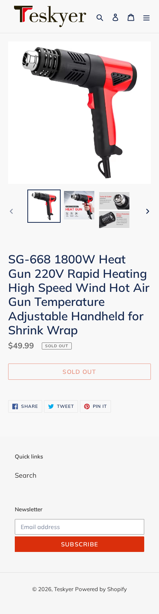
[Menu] (146, 16)
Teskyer (63, 589)
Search (26, 475)
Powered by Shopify (101, 589)
